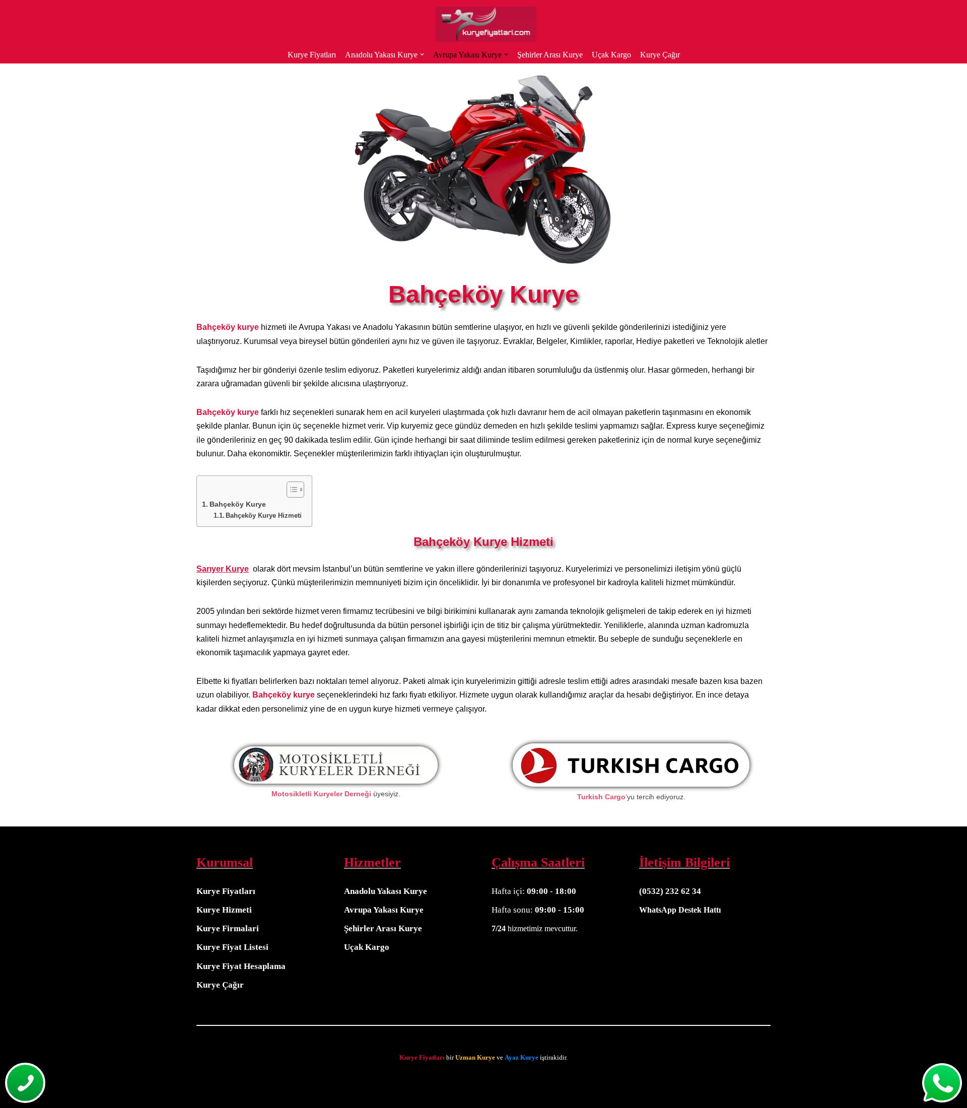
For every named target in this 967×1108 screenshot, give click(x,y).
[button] (422, 54)
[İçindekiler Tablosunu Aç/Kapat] (290, 489)
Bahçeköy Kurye (238, 504)
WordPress (47, 1081)
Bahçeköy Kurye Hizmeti (264, 515)
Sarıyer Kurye (222, 569)
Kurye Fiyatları (312, 54)
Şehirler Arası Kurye (550, 54)
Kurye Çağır (660, 54)
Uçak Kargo (611, 54)
